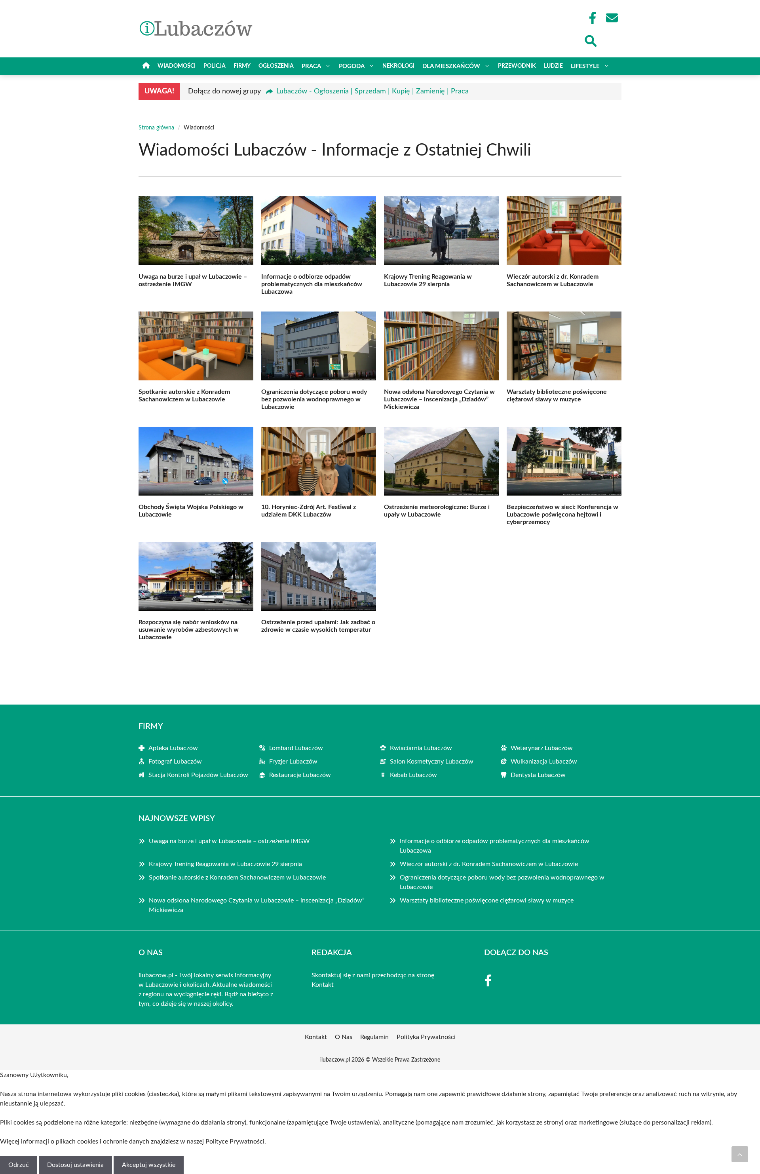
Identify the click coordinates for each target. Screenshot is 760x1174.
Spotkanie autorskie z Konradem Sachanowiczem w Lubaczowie (237, 877)
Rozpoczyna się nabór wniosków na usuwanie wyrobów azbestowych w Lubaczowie (189, 629)
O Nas (343, 1037)
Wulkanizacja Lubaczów (544, 761)
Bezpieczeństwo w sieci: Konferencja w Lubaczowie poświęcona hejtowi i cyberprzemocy (562, 514)
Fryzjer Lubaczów (293, 761)
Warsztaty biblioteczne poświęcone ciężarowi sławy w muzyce (487, 900)
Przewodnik (517, 66)
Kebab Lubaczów (413, 775)
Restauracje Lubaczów (300, 775)
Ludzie (553, 66)
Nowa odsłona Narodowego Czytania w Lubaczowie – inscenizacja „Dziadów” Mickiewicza (439, 399)
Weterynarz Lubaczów (542, 748)
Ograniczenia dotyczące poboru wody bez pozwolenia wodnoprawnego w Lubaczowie (314, 399)
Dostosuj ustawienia (75, 1165)
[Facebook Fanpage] (590, 18)
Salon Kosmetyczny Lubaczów (431, 761)
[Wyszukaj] (590, 40)
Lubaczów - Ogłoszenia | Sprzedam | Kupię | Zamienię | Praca (372, 91)
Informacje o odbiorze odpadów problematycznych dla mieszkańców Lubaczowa (311, 284)
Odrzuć (18, 1165)
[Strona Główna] (146, 66)
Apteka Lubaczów (173, 748)
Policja (214, 66)
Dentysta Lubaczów (538, 775)
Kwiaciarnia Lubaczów (421, 748)
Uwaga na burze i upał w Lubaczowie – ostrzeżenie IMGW (229, 841)
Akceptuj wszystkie (148, 1165)
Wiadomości (177, 66)
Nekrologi (398, 66)
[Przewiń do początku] (740, 1154)
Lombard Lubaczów (296, 748)
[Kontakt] (611, 18)
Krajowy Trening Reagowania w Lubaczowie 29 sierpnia (225, 864)
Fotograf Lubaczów (175, 761)
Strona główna (156, 128)
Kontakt (323, 985)
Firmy (242, 66)
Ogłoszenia (276, 66)
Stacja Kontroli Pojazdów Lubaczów (198, 775)
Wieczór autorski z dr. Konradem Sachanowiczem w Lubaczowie (489, 864)
